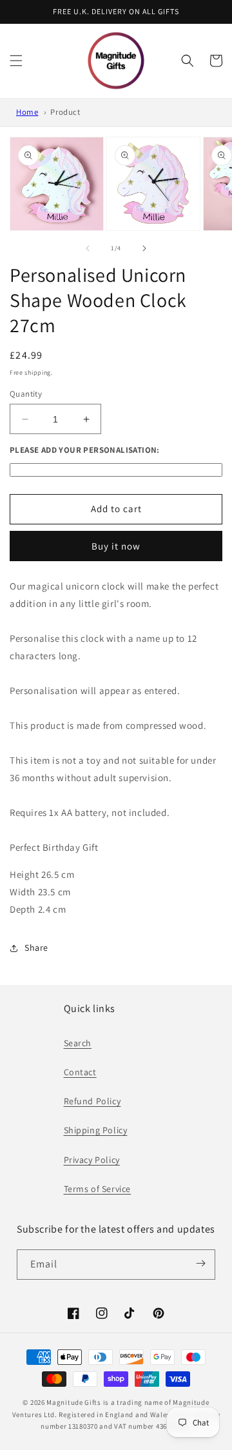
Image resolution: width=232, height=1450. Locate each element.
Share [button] (36, 947)
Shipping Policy (96, 1130)
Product (65, 111)
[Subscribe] (201, 1263)
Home (27, 111)
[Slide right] (144, 248)
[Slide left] (87, 248)
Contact (80, 1072)
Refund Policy (92, 1101)
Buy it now (116, 546)
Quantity (26, 393)
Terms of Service (97, 1189)
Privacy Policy (92, 1160)
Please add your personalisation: (85, 449)
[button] (16, 60)
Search (78, 1043)
